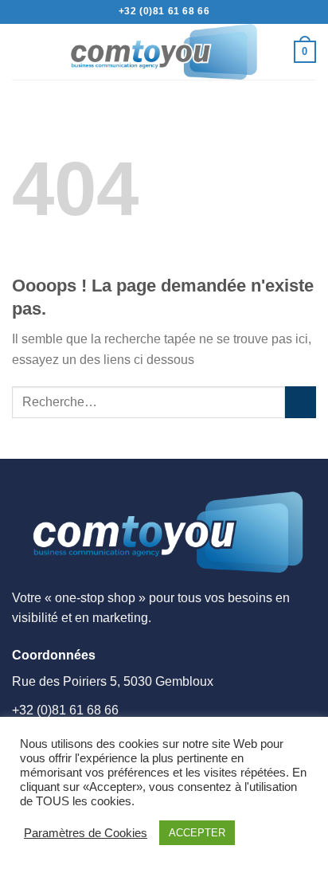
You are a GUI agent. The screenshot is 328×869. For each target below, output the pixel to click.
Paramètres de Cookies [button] (85, 833)
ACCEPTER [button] (197, 833)
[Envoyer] (300, 401)
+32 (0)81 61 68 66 (164, 11)
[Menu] (21, 51)
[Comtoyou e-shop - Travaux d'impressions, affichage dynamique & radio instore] (164, 52)
